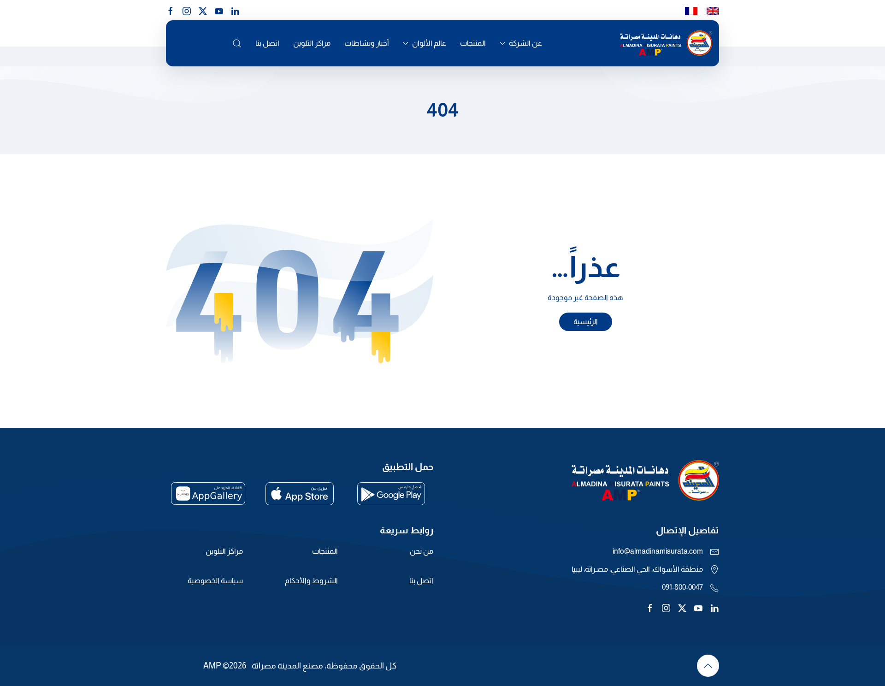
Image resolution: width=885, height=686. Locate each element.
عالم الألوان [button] (429, 43)
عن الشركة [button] (525, 43)
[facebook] (170, 10)
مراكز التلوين (311, 43)
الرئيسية (585, 321)
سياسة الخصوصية (215, 581)
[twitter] (682, 607)
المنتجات (473, 43)
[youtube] (219, 10)
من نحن (421, 551)
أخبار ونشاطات (366, 43)
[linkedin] (235, 10)
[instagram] (186, 10)
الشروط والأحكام (311, 581)
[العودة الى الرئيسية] (666, 43)
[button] (237, 43)
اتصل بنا (267, 43)
